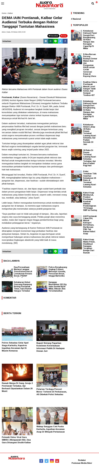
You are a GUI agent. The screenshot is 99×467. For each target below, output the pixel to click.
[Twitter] (60, 41)
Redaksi (82, 460)
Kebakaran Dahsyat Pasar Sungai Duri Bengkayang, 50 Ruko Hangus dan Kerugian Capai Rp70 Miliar (90, 39)
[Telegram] (45, 41)
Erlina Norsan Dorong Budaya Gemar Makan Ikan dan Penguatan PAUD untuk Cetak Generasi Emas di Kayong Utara (90, 65)
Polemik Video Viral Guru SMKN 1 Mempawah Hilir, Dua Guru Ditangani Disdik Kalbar (16, 440)
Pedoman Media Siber (82, 463)
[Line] (55, 41)
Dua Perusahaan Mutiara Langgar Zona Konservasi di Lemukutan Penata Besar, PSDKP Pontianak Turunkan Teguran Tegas (17, 273)
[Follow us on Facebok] (41, 461)
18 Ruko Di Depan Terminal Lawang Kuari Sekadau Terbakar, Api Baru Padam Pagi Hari (89, 158)
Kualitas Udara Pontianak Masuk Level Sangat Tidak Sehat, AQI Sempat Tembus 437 (90, 88)
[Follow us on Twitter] (46, 461)
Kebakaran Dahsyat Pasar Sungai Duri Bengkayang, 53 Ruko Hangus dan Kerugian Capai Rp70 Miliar (90, 110)
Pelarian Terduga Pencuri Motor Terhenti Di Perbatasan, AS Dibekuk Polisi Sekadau (51, 392)
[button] (96, 1)
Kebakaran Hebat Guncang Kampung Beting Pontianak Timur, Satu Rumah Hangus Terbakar (23, 286)
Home (4, 13)
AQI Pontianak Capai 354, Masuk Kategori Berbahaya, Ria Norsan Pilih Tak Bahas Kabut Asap (90, 225)
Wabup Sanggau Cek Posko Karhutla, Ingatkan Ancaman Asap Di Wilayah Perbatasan (50, 429)
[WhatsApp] (50, 41)
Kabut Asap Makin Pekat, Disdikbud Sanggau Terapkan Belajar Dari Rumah (89, 246)
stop (64, 36)
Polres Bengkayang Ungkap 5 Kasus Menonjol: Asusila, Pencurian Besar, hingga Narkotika (58, 271)
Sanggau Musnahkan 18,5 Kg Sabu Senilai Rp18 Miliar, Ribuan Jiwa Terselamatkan (58, 286)
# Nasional (76, 19)
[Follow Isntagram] (52, 461)
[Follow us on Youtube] (57, 461)
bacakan (54, 36)
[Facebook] (65, 41)
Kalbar (10, 13)
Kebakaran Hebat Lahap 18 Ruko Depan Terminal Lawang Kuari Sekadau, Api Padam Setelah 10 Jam (89, 134)
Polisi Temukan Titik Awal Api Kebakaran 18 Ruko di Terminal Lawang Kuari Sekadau (90, 179)
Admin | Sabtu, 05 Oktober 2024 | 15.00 (13, 32)
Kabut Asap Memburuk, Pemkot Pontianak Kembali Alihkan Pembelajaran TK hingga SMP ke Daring (90, 201)
